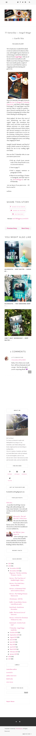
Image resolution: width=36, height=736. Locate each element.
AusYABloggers (18, 179)
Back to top (26, 734)
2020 (9, 563)
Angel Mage (18, 57)
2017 (9, 659)
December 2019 (14, 568)
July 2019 (12, 640)
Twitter (10, 480)
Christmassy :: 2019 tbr (16, 599)
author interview (11, 676)
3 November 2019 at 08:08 (18, 360)
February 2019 (14, 652)
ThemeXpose (19, 728)
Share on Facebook (18, 206)
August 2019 (13, 637)
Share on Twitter (19, 210)
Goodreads (24, 474)
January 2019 (13, 654)
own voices (9, 682)
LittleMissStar (17, 357)
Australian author (11, 669)
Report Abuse (10, 701)
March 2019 (13, 649)
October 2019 (14, 632)
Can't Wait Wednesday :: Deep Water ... (16, 339)
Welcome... (9, 503)
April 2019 (13, 647)
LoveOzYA (25, 218)
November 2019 (14, 571)
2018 (9, 656)
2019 (9, 566)
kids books (9, 679)
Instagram (17, 474)
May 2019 (12, 644)
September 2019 (14, 635)
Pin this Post (19, 214)
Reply (30, 371)
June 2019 (12, 642)
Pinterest (10, 474)
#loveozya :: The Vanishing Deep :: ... (18, 304)
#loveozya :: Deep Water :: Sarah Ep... (18, 270)
